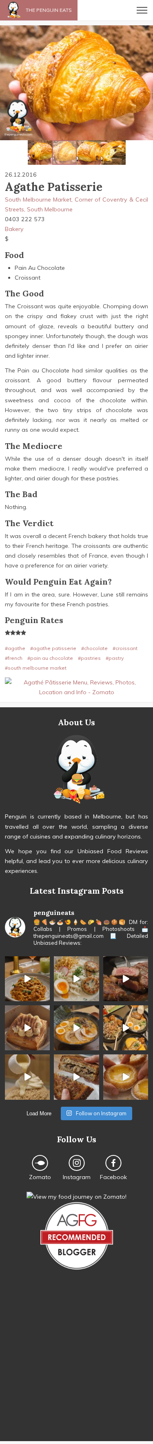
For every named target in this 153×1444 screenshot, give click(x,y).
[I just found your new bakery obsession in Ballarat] (27, 1027)
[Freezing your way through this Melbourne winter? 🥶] (76, 1027)
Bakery (14, 229)
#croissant (125, 648)
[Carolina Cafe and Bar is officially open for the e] (27, 978)
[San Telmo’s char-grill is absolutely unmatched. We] (125, 978)
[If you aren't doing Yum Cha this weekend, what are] (125, 1076)
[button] (7, 83)
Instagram (77, 1177)
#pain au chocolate (50, 658)
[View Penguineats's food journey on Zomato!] (76, 1196)
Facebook (113, 1177)
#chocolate (94, 648)
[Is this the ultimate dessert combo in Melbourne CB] (27, 1076)
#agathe (15, 648)
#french (13, 658)
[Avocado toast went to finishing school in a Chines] (76, 978)
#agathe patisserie (53, 648)
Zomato (40, 1177)
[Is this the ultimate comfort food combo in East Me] (76, 1076)
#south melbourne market (36, 668)
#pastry (115, 658)
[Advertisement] (76, 1364)
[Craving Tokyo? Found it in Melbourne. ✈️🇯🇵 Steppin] (125, 1027)
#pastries (89, 658)
